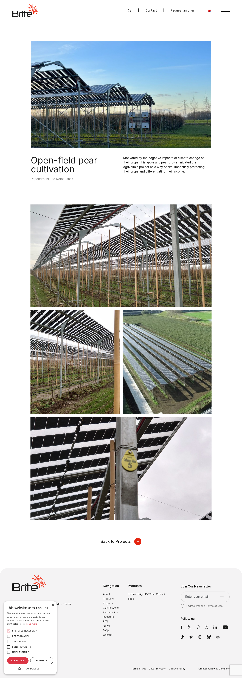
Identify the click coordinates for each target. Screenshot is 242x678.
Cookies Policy (177, 668)
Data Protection (157, 668)
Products (108, 598)
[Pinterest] (198, 627)
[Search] (129, 10)
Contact (151, 10)
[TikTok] (182, 637)
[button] (30, 668)
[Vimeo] (191, 637)
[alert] (30, 637)
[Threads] (199, 637)
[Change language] (211, 11)
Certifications (111, 607)
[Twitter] (190, 627)
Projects (108, 603)
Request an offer (182, 10)
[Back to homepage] (25, 10)
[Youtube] (225, 627)
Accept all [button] (17, 660)
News (106, 625)
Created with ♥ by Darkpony (214, 668)
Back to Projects (116, 541)
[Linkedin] (215, 627)
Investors (108, 616)
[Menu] (225, 10)
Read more (31, 623)
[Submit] (222, 596)
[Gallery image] (121, 255)
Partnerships (110, 612)
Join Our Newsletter (196, 586)
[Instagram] (206, 627)
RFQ (105, 621)
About (106, 594)
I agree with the (204, 606)
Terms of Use (214, 606)
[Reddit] (218, 637)
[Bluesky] (209, 637)
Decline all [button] (42, 660)
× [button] (52, 605)
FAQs (106, 630)
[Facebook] (181, 627)
